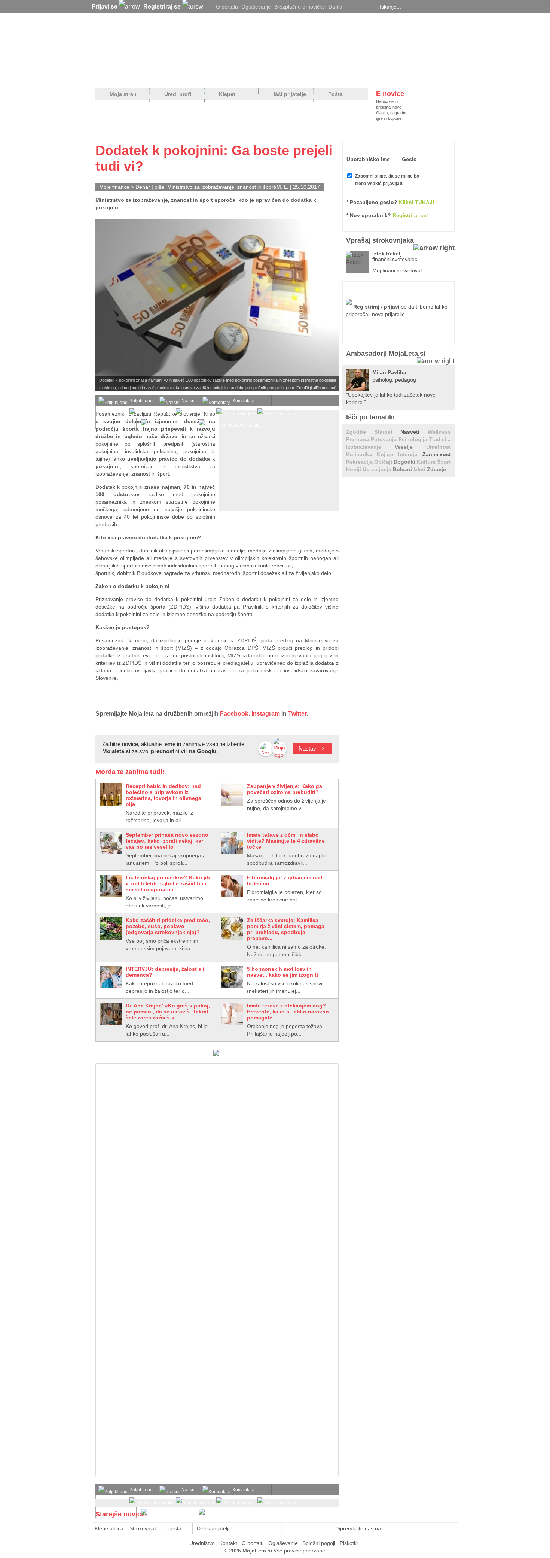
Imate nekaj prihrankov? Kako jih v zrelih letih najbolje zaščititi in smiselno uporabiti (168, 883)
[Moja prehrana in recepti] (327, 75)
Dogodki (405, 462)
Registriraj (366, 307)
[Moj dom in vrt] (215, 75)
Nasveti (414, 432)
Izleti (420, 469)
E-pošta (172, 1528)
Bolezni (403, 469)
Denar (142, 187)
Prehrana (358, 439)
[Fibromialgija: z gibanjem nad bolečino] (232, 886)
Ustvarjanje (378, 469)
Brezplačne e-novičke (299, 7)
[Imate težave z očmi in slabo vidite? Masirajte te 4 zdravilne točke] (232, 843)
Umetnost (438, 447)
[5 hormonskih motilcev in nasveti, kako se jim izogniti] (232, 977)
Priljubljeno (141, 400)
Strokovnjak (143, 1528)
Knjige (387, 454)
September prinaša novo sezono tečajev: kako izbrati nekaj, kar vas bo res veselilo (167, 841)
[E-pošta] (271, 1528)
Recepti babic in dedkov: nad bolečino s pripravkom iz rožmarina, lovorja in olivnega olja (163, 795)
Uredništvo (202, 1543)
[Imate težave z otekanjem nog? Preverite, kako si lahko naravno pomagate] (232, 1014)
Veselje (410, 447)
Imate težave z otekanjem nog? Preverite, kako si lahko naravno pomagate (288, 1012)
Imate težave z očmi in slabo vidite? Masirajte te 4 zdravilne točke (286, 841)
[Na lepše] (278, 75)
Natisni (188, 400)
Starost (387, 432)
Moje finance (114, 187)
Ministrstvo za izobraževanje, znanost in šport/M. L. (227, 187)
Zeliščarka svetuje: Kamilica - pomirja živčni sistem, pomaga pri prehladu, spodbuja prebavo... (285, 929)
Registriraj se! (410, 215)
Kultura (427, 462)
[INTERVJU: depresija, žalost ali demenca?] (111, 977)
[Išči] (452, 6)
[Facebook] (361, 6)
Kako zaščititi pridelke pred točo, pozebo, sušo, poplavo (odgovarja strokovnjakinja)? (168, 926)
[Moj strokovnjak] (115, 75)
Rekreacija (360, 462)
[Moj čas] (376, 75)
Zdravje (436, 469)
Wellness (439, 432)
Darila (335, 7)
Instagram (265, 713)
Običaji (384, 462)
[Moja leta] (167, 43)
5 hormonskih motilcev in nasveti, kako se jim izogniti (282, 972)
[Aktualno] (440, 75)
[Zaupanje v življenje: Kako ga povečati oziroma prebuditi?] (232, 794)
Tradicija (440, 439)
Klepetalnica (109, 1528)
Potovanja (384, 439)
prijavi (392, 307)
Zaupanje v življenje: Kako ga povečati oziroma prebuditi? (284, 789)
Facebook (234, 713)
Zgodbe (360, 432)
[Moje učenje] (247, 75)
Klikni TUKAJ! (416, 202)
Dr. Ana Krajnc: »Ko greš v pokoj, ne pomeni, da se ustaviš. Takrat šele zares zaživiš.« (168, 1012)
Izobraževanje (370, 447)
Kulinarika (361, 454)
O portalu (227, 7)
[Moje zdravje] (154, 75)
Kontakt (228, 1543)
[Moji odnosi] (183, 75)
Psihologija (413, 439)
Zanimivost (436, 454)
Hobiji (354, 469)
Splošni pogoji (318, 1543)
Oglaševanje (256, 7)
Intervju (410, 454)
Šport (444, 462)
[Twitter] (351, 6)
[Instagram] (370, 6)
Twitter (297, 713)
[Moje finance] (407, 75)
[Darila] (216, 1054)
